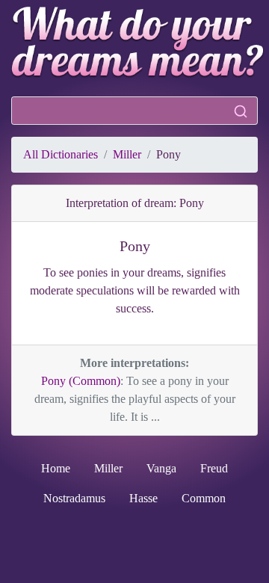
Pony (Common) (80, 380)
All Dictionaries (60, 154)
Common (204, 498)
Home (55, 468)
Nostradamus (74, 498)
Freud (214, 468)
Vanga (161, 468)
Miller (127, 154)
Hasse (143, 498)
